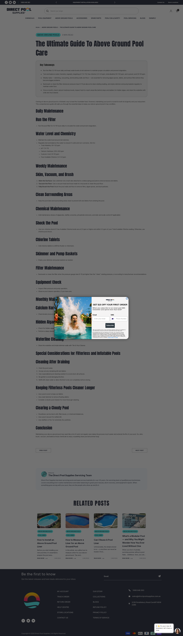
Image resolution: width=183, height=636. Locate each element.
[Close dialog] (127, 298)
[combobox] (113, 318)
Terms (116, 337)
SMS (112, 315)
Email (95, 315)
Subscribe (110, 325)
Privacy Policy (111, 337)
